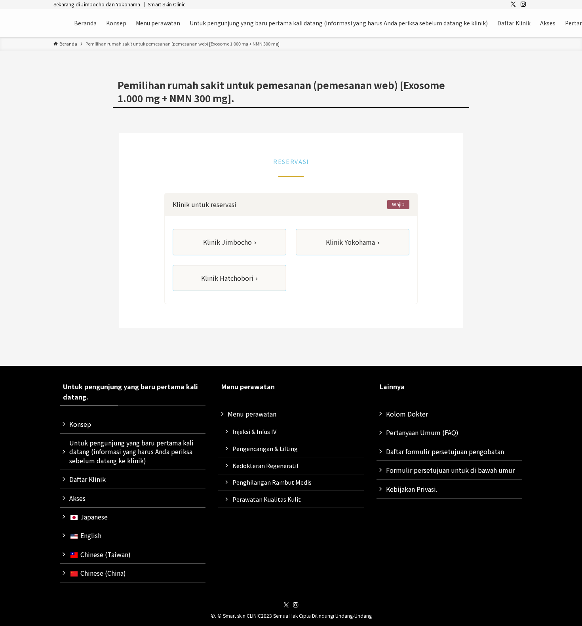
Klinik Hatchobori (229, 278)
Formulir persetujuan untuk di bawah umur (450, 470)
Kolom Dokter (407, 414)
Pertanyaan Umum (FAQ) (422, 432)
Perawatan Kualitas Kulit (266, 499)
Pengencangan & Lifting (265, 448)
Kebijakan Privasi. (411, 489)
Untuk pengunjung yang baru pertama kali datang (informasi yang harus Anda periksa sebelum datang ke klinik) (131, 451)
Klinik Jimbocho (229, 242)
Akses (77, 498)
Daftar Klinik (87, 479)
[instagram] (523, 4)
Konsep (80, 424)
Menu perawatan (252, 414)
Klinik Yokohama (352, 242)
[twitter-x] (513, 4)
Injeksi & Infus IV (254, 431)
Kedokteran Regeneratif (265, 465)
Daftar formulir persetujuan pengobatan (445, 451)
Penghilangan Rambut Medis (272, 482)
